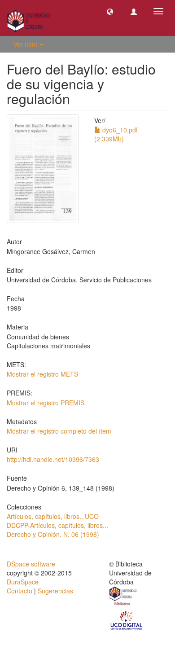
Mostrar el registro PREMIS (45, 402)
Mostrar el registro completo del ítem (59, 430)
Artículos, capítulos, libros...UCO (53, 516)
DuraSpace (23, 581)
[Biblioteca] (123, 597)
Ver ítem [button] (26, 44)
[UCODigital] (127, 619)
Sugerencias (55, 590)
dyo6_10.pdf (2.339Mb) (116, 134)
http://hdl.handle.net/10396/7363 (53, 459)
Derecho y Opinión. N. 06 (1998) (53, 534)
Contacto (19, 590)
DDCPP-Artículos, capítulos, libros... (57, 525)
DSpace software (31, 563)
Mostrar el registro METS (42, 373)
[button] (110, 11)
